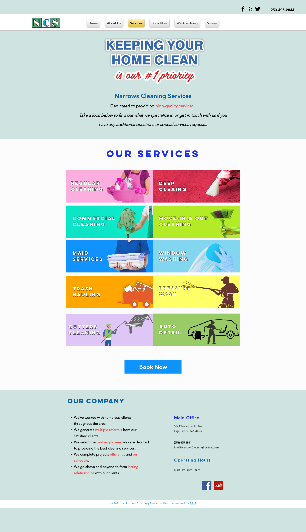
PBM (193, 503)
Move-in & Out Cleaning (183, 221)
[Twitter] (257, 8)
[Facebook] (242, 8)
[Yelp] (250, 8)
